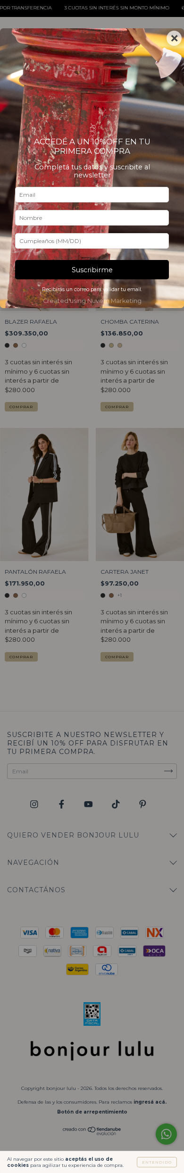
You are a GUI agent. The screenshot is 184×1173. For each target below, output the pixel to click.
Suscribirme (92, 270)
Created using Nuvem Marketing (92, 300)
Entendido (157, 1162)
